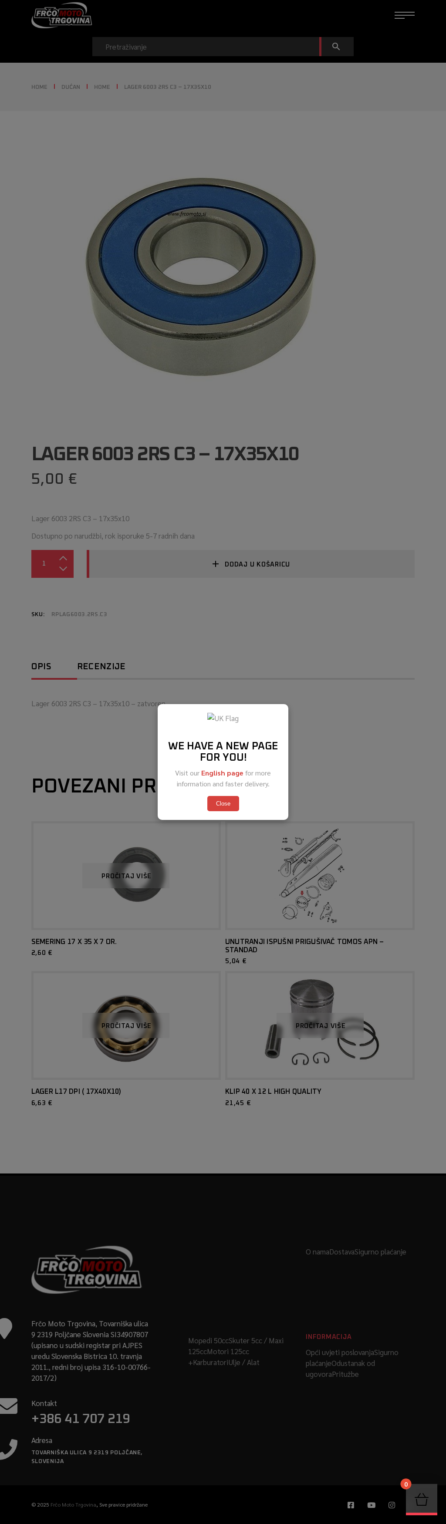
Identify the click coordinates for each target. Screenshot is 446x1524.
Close (223, 803)
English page (222, 772)
